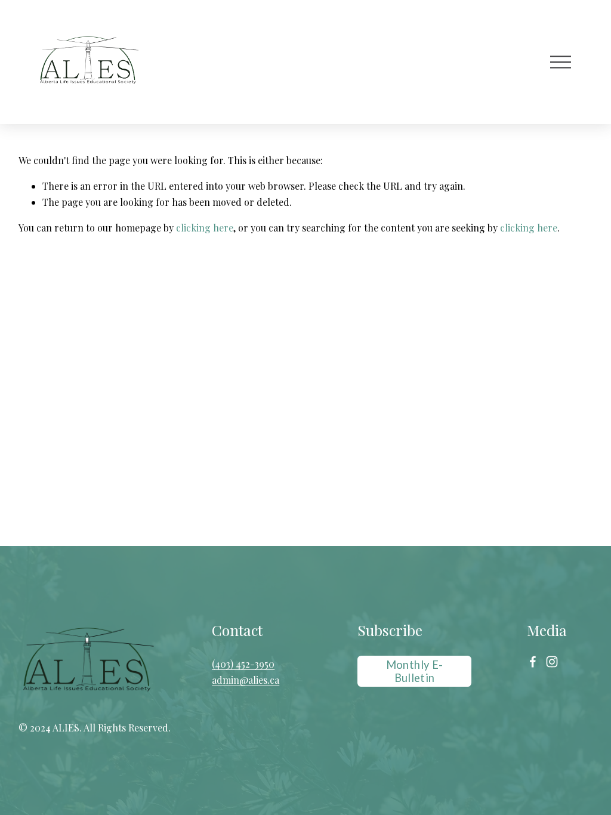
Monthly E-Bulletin (414, 671)
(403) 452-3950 (243, 663)
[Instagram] (552, 662)
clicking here (204, 227)
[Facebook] (533, 662)
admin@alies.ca (245, 680)
